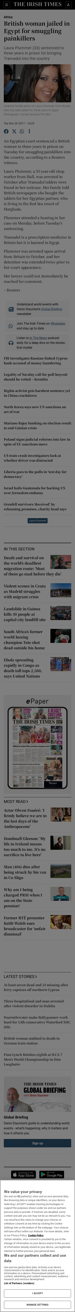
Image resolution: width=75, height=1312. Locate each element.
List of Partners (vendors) (19, 1283)
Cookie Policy (36, 1235)
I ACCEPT (37, 1293)
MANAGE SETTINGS (38, 1304)
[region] (37, 1246)
